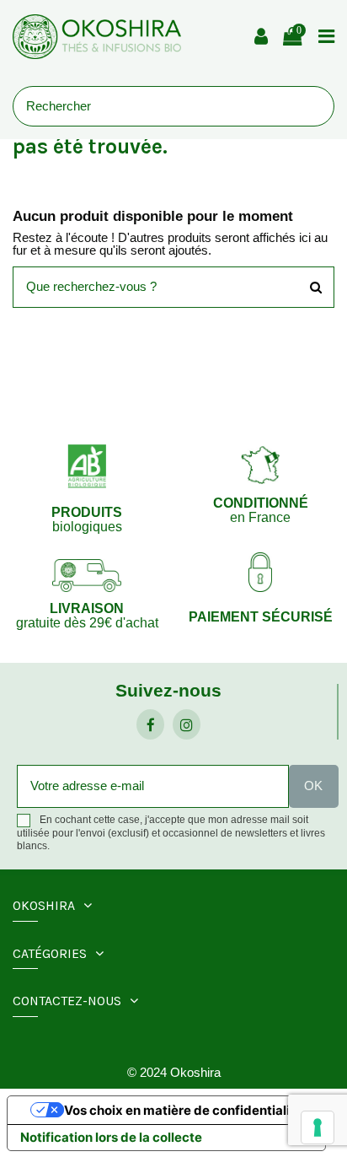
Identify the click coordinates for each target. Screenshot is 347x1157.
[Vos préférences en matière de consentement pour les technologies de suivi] (318, 1127)
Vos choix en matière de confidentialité (183, 1110)
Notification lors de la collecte (111, 1137)
